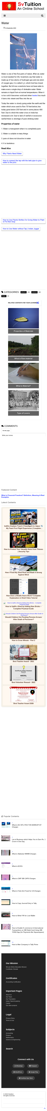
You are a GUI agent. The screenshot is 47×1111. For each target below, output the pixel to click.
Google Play (34, 1072)
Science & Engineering (13, 1039)
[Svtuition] (23, 10)
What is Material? (23, 386)
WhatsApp (19, 1066)
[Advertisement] (22, 193)
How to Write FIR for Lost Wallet (23, 916)
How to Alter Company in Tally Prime (25, 944)
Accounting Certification (13, 982)
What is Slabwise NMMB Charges (24, 854)
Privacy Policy (10, 1018)
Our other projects (11, 1005)
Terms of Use (10, 1020)
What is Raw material (23, 359)
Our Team (9, 997)
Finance (8, 1035)
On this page (6, 430)
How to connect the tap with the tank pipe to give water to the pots (22, 161)
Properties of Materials (23, 331)
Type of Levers (23, 413)
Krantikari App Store (26, 1078)
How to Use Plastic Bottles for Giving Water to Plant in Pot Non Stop (23, 221)
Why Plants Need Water (12, 153)
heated (35, 95)
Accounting (9, 1033)
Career (8, 1003)
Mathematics (10, 1037)
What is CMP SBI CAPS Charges (24, 878)
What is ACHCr (17, 866)
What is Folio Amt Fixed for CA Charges (26, 891)
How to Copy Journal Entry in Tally (24, 903)
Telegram (34, 1066)
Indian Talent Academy (13, 1001)
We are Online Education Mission (16, 967)
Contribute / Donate (12, 969)
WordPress (18, 1072)
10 (12, 942)
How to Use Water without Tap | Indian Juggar (21, 229)
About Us (9, 995)
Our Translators (11, 999)
